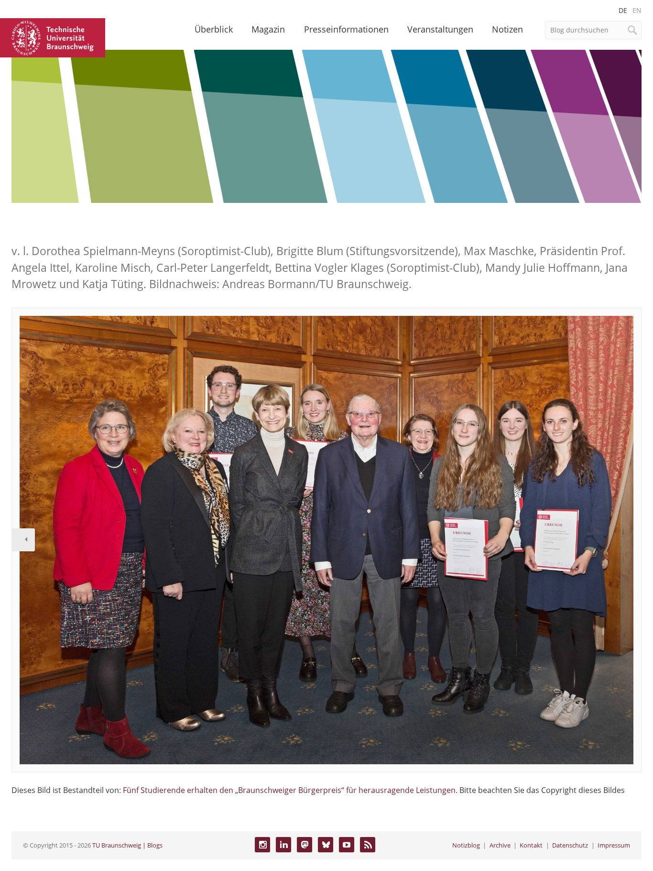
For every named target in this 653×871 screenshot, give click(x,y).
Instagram (262, 844)
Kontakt (531, 845)
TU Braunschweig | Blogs (127, 845)
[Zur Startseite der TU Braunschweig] (52, 36)
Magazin (268, 29)
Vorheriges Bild (23, 539)
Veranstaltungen (440, 29)
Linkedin (283, 844)
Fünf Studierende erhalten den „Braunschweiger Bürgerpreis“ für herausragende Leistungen (289, 790)
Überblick (214, 29)
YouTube (346, 844)
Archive (500, 845)
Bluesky (325, 844)
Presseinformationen (346, 29)
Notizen (507, 29)
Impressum (614, 845)
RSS (367, 844)
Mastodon (304, 844)
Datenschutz (570, 845)
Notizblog (466, 845)
